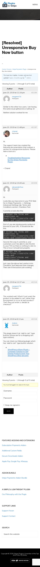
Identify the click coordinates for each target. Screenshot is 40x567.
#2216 (34, 282)
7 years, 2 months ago (15, 78)
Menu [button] (35, 4)
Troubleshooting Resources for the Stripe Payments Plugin (19, 160)
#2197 (34, 127)
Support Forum (8, 511)
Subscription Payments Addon (14, 445)
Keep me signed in (12, 405)
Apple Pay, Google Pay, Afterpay (15, 461)
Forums (9, 69)
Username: (7, 391)
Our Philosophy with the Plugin (14, 494)
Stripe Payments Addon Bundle (14, 478)
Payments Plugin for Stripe (9, 4)
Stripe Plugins (19, 553)
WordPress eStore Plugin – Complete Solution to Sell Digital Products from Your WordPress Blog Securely (19, 352)
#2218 (34, 319)
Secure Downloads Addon (12, 456)
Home (4, 69)
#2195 (34, 93)
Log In (8, 411)
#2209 (34, 183)
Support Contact (8, 516)
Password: (7, 398)
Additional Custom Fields (12, 450)
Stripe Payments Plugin (19, 69)
